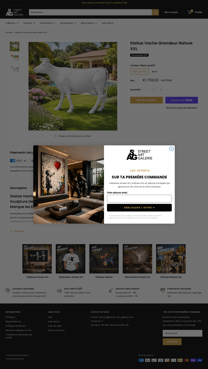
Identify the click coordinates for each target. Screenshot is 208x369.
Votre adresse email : (117, 192)
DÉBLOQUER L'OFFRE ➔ (139, 207)
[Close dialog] (171, 148)
